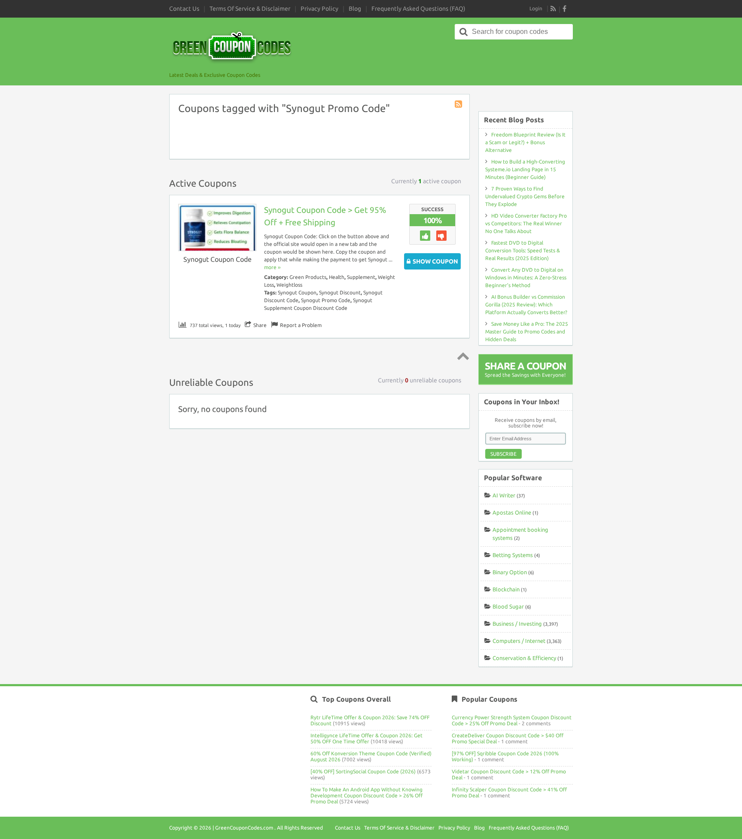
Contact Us (184, 8)
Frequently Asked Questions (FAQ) (418, 8)
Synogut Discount (340, 292)
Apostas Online (512, 512)
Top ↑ (462, 356)
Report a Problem (301, 325)
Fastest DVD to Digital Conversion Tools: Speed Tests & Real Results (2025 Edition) (522, 250)
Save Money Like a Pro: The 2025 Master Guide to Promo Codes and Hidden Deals (526, 331)
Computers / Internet (519, 641)
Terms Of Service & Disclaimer (250, 8)
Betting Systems (513, 555)
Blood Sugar (508, 606)
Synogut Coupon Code (217, 259)
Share (260, 325)
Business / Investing (517, 624)
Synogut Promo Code (325, 300)
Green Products (307, 277)
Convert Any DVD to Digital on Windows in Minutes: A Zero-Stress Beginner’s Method (525, 277)
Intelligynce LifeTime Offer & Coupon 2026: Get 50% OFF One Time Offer (366, 738)
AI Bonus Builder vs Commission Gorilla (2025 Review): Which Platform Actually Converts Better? (526, 304)
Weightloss (289, 285)
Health (336, 277)
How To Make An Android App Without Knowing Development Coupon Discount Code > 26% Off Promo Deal (366, 795)
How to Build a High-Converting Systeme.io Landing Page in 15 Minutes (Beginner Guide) (525, 169)
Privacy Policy (319, 8)
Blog (355, 8)
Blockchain (506, 589)
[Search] (463, 31)
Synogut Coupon (297, 292)
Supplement (361, 277)
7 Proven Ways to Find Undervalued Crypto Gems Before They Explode (525, 196)
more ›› (272, 267)
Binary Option (510, 572)
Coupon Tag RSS (459, 104)
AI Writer (504, 495)
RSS (553, 8)
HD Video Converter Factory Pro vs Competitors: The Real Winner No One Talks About (526, 223)
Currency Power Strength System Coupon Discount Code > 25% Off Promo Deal (512, 720)
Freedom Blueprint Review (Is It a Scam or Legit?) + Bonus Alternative (525, 142)
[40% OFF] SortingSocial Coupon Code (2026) (363, 771)
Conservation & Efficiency (524, 658)
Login (535, 8)
